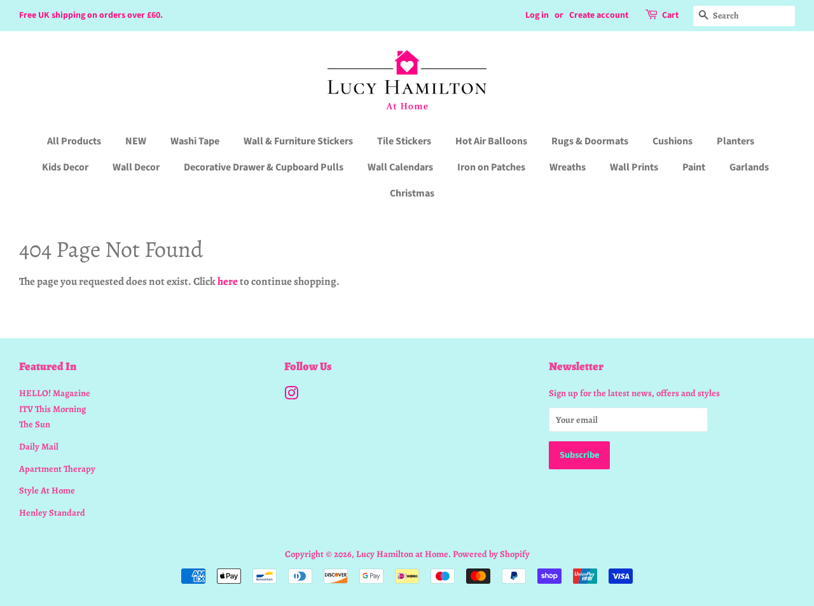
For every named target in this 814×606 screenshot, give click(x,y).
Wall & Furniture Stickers (298, 141)
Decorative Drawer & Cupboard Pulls (263, 167)
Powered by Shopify (491, 553)
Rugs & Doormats (589, 141)
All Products (74, 141)
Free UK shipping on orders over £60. (91, 15)
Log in (537, 15)
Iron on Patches (491, 167)
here (227, 281)
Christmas (412, 193)
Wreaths (567, 167)
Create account (598, 15)
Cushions (672, 141)
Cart (670, 15)
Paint (693, 167)
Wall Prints (634, 167)
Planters (735, 141)
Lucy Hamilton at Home (402, 553)
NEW (135, 141)
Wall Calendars (400, 167)
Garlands (749, 167)
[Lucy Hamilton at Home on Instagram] (291, 395)
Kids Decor (65, 167)
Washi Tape (194, 141)
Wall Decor (136, 167)
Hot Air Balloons (491, 141)
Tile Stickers (404, 141)
